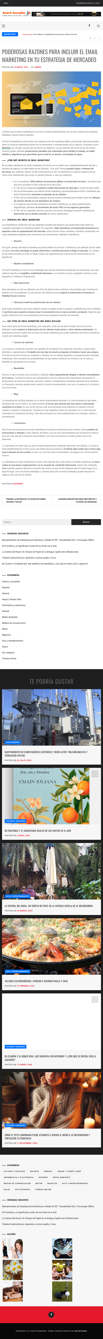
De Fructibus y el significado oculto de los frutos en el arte (29, 546)
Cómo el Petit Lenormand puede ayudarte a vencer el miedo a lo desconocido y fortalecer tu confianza (47, 1136)
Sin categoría (8, 652)
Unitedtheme (80, 1331)
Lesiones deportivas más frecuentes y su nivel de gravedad (77, 500)
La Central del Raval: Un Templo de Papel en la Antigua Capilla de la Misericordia (63, 34)
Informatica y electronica (13, 605)
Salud (5, 646)
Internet (18, 484)
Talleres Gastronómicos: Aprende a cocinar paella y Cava (29, 558)
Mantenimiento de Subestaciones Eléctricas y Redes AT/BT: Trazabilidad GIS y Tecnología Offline (48, 540)
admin (37, 67)
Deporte (5, 587)
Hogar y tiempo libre (11, 599)
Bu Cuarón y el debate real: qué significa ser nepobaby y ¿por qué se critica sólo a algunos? (45, 563)
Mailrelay (6, 148)
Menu (5, 3)
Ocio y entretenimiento (12, 641)
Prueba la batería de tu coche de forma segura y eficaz (26, 500)
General (5, 593)
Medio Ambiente (9, 617)
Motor (5, 629)
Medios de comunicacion (14, 623)
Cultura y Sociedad (11, 581)
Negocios (6, 635)
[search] (98, 26)
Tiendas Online (9, 658)
